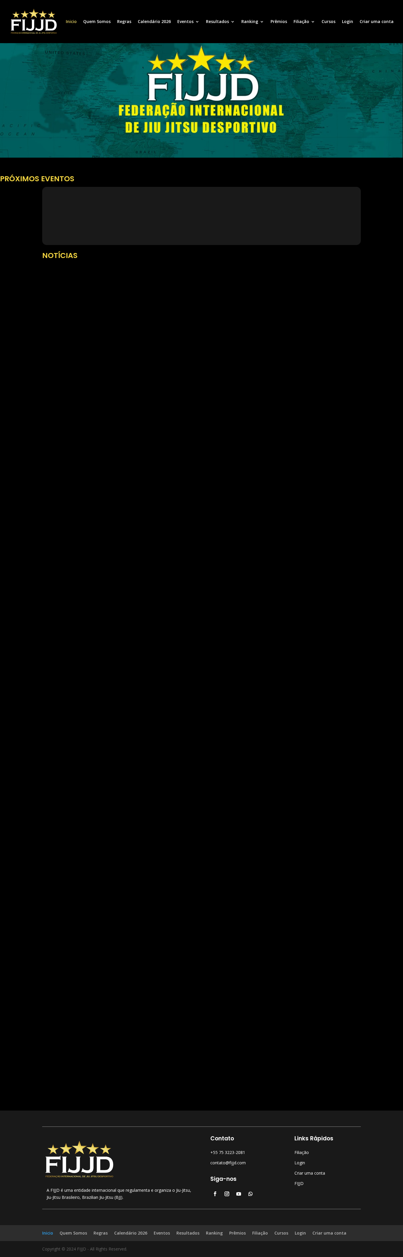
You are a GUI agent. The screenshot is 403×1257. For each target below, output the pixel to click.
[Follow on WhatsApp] (250, 1194)
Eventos (185, 21)
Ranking (249, 21)
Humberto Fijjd (68, 1044)
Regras (124, 21)
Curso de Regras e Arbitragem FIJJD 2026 (99, 474)
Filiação (301, 21)
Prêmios (279, 21)
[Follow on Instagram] (227, 1194)
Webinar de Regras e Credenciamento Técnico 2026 (113, 771)
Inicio (71, 21)
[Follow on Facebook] (215, 1194)
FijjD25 (60, 483)
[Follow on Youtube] (238, 1194)
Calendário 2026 (154, 21)
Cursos (328, 21)
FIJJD (299, 1183)
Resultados (217, 21)
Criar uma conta (377, 21)
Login (347, 21)
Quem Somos (97, 21)
